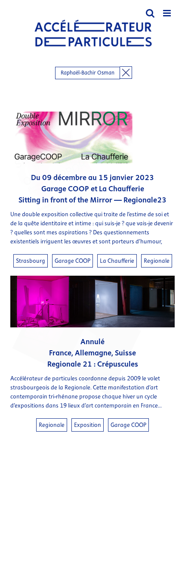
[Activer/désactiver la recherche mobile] (150, 13)
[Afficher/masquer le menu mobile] (167, 13)
